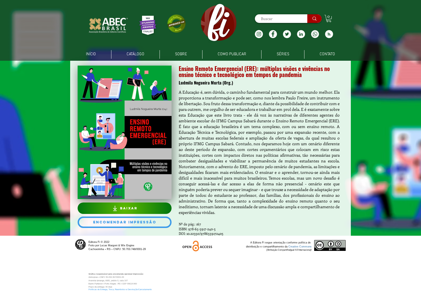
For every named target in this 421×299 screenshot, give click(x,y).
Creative (293, 246)
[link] (328, 18)
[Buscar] (314, 18)
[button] (329, 34)
